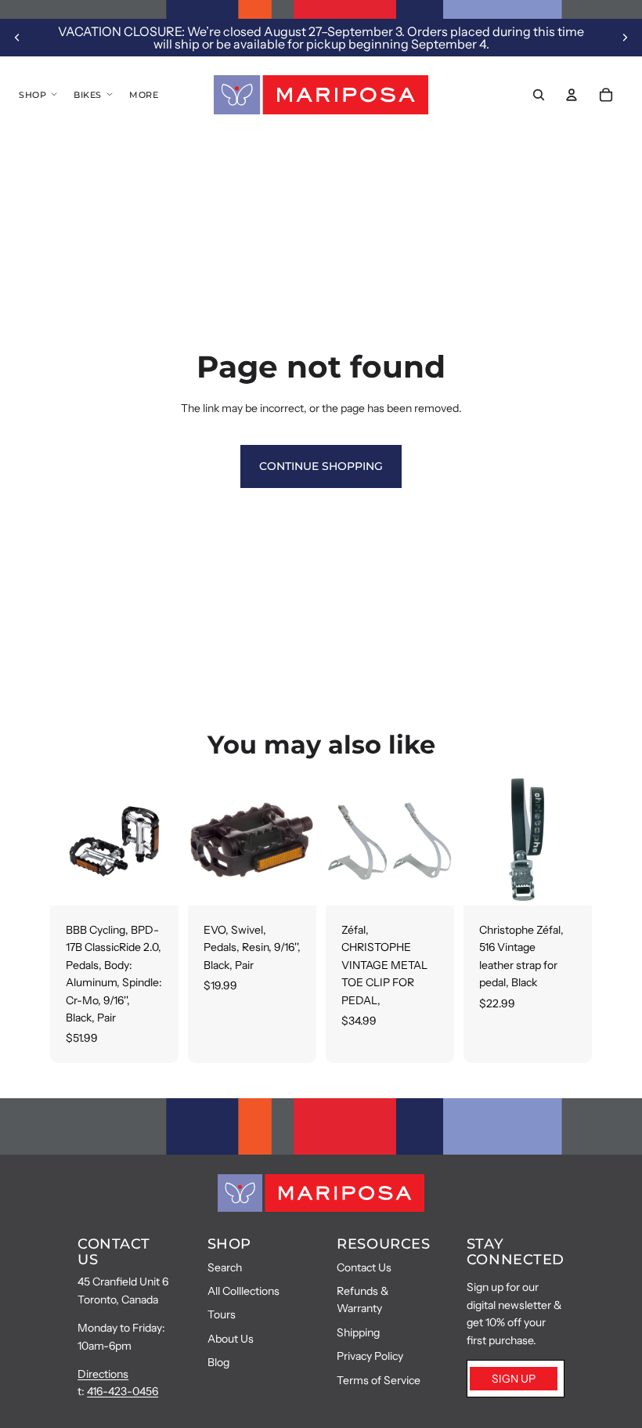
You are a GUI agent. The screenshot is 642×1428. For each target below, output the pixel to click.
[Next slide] (625, 37)
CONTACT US (114, 1251)
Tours (221, 1314)
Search (224, 1267)
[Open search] (538, 95)
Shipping (358, 1332)
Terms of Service (378, 1380)
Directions (103, 1374)
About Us (230, 1339)
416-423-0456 (122, 1391)
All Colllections (243, 1291)
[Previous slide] (17, 37)
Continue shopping (321, 466)
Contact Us (364, 1267)
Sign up (514, 1379)
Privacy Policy (370, 1356)
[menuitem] (143, 95)
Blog (218, 1362)
